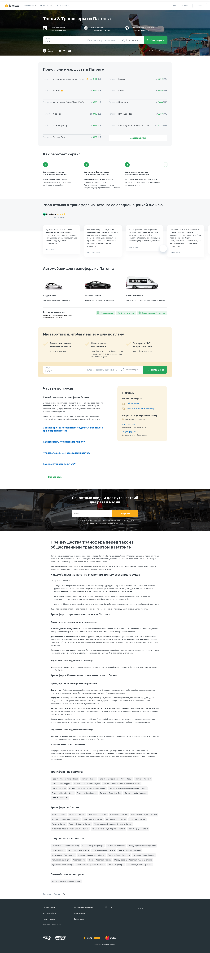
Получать (125, 513)
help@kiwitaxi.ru (134, 403)
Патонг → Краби (59, 788)
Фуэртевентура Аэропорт (62, 864)
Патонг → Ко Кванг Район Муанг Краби (115, 779)
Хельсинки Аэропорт (60, 860)
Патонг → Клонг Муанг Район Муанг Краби (87, 788)
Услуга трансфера (49, 913)
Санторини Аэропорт (116, 845)
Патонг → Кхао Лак (60, 798)
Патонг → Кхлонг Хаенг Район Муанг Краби (122, 783)
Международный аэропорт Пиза (142, 845)
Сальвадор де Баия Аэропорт (139, 864)
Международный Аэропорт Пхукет (66, 881)
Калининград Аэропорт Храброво (91, 864)
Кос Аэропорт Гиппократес (63, 855)
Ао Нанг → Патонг (76, 814)
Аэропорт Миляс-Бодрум (144, 855)
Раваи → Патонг (58, 824)
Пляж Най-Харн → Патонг (79, 824)
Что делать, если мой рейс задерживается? (66, 453)
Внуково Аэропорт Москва (100, 860)
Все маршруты (138, 138)
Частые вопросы (49, 919)
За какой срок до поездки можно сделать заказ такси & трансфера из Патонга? (73, 429)
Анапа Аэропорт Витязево (130, 850)
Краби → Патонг (59, 814)
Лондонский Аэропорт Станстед (65, 845)
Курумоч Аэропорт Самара (104, 850)
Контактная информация (52, 925)
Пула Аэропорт (58, 850)
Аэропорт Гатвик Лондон (78, 850)
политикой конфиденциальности (111, 523)
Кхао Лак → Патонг (137, 819)
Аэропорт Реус (79, 860)
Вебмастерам (79, 919)
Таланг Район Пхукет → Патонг (144, 814)
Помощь (184, 5)
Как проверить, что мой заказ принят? (64, 441)
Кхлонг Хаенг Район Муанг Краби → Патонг (70, 829)
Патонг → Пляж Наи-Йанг (62, 793)
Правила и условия (108, 945)
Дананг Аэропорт (116, 864)
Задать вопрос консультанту (140, 408)
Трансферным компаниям (83, 907)
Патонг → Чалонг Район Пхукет (65, 779)
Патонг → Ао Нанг (143, 779)
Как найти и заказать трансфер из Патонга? (67, 397)
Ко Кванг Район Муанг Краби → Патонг (108, 829)
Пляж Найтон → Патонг (92, 819)
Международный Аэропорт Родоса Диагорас (133, 860)
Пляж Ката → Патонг (118, 814)
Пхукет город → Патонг (138, 829)
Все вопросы (55, 477)
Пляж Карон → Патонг (97, 814)
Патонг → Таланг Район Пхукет (87, 783)
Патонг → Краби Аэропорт (136, 793)
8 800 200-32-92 (129, 424)
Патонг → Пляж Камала (86, 793)
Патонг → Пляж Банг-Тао (110, 793)
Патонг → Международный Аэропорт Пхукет (127, 788)
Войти (199, 5)
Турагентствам (79, 913)
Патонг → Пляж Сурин (61, 783)
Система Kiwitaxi (49, 907)
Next (163, 248)
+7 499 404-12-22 (130, 432)
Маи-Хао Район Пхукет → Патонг (65, 819)
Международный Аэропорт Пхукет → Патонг (112, 824)
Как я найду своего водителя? (59, 464)
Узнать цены (156, 40)
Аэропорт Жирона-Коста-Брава (91, 855)
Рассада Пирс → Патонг (116, 819)
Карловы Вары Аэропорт (92, 845)
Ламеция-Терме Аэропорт (119, 855)
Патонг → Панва (88, 779)
